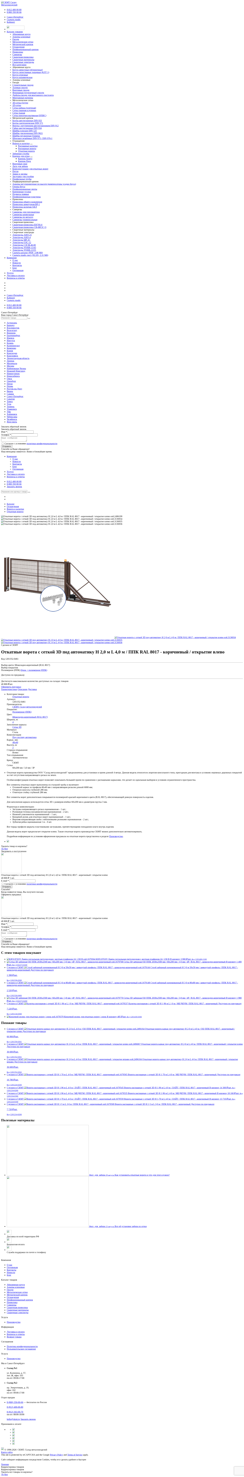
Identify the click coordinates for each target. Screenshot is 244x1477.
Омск (9, 378)
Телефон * (6, 435)
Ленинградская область (18, 358)
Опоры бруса (18, 186)
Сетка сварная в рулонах (24, 110)
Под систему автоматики (24, 737)
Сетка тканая (18, 113)
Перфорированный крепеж (20, 1300)
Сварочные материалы (18, 1310)
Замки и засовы (19, 174)
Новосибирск (13, 376)
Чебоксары (12, 417)
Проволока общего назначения (27, 202)
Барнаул (10, 325)
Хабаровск (12, 414)
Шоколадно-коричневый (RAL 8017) (30, 717)
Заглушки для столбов (23, 176)
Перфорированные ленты (24, 189)
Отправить (6, 446)
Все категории (19, 64)
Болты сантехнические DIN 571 (27, 123)
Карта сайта (7, 1452)
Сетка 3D (16, 727)
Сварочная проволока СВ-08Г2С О (29, 227)
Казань (10, 343)
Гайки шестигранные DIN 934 (27, 128)
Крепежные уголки (21, 191)
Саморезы (11, 1305)
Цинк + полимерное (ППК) (34, 670)
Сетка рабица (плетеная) (24, 108)
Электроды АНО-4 (21, 237)
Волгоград (12, 330)
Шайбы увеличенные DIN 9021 (27, 133)
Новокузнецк (13, 373)
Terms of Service (74, 1455)
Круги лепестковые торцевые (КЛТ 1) (30, 72)
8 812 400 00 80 (14, 9)
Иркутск (11, 340)
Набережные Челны (16, 368)
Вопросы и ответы (16, 278)
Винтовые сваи (19, 164)
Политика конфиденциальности (22, 1346)
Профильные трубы (21, 179)
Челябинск (12, 419)
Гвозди (10, 1289)
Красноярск (12, 356)
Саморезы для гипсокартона (26, 212)
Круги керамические (22, 77)
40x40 (15, 742)
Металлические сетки (17, 1292)
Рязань (10, 391)
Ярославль (12, 422)
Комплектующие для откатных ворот (30, 169)
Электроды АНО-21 (22, 235)
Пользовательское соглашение (21, 1349)
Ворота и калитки (21, 143)
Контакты (17, 265)
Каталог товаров (15, 31)
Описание (22, 689)
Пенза (10, 384)
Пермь (10, 386)
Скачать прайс (14, 19)
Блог (14, 268)
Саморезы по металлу (22, 217)
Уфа (9, 411)
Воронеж (11, 333)
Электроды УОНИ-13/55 (24, 250)
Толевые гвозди (20, 87)
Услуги (10, 273)
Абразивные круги (16, 1284)
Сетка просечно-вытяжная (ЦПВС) (29, 115)
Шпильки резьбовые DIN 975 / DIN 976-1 (32, 138)
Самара (10, 394)
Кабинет (11, 22)
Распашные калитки (28, 146)
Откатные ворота (26, 151)
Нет (6, 849)
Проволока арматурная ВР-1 (26, 204)
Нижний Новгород (16, 371)
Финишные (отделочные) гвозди (28, 92)
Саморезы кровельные (23, 214)
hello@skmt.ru (13, 1419)
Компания (12, 258)
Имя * (4, 432)
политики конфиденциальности (42, 443)
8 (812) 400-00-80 (15, 1407)
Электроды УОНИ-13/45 (24, 247)
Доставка (32, 689)
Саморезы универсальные (24, 219)
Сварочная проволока (17, 1307)
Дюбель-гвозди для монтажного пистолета (33, 95)
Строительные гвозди (22, 85)
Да (2, 849)
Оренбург (11, 381)
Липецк (10, 361)
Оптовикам (17, 270)
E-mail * (5, 881)
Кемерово (11, 348)
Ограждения (13, 1297)
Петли (15, 171)
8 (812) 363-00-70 (15, 1412)
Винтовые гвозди (20, 90)
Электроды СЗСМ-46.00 (24, 245)
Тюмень (10, 406)
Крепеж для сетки (21, 156)
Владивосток (13, 328)
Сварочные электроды (17, 1312)
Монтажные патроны (22, 98)
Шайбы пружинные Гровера (26, 136)
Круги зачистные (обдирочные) (27, 70)
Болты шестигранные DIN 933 (27, 120)
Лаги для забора (20, 166)
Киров (10, 350)
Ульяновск (12, 409)
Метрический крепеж (17, 1295)
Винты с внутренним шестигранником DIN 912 (35, 125)
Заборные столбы (20, 153)
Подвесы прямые (20, 194)
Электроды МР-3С (21, 240)
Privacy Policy (56, 1455)
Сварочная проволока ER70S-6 (27, 224)
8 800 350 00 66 (14, 12)
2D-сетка (16, 105)
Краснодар (12, 353)
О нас (15, 260)
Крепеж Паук (24, 161)
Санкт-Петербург (15, 17)
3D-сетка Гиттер (20, 103)
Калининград (13, 345)
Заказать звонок (14, 486)
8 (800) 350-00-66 (15, 1402)
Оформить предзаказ (11, 687)
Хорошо (5, 1464)
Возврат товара (14, 1337)
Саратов (11, 399)
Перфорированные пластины (26, 197)
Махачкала (12, 363)
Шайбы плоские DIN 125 (24, 131)
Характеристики (9, 689)
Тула (9, 404)
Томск (10, 401)
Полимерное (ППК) (21, 712)
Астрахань (12, 323)
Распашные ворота (27, 148)
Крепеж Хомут (25, 158)
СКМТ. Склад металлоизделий (27, 707)
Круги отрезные (20, 75)
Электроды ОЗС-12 (21, 242)
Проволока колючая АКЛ (24, 207)
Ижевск (10, 338)
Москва (10, 366)
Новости (16, 263)
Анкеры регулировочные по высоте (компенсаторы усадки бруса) (44, 184)
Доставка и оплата (16, 275)
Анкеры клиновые (16, 1287)
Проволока (12, 1302)
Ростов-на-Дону (14, 389)
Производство (116, 836)
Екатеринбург (13, 335)
